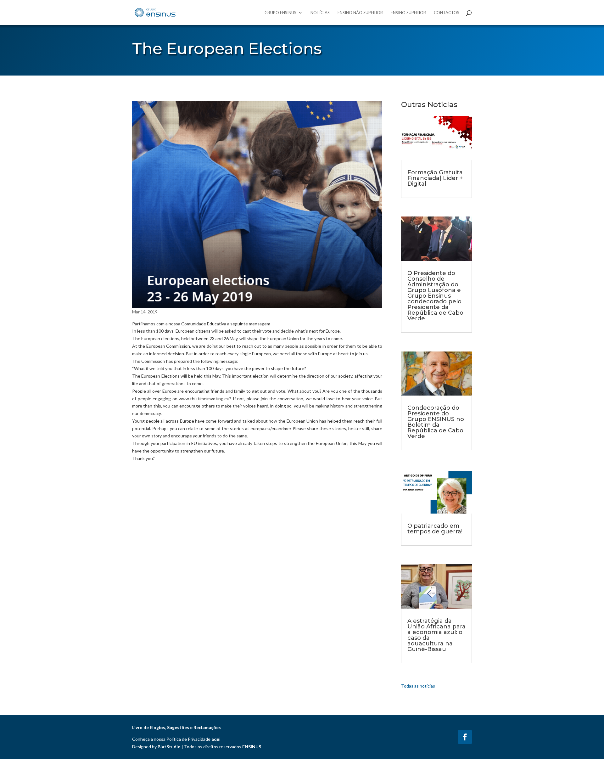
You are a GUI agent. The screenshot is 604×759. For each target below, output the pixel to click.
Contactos (446, 12)
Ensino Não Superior (360, 12)
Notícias (320, 12)
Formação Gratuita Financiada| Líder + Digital (435, 178)
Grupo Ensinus (280, 12)
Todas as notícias (418, 686)
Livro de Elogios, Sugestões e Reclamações (176, 727)
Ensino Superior (408, 12)
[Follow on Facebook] (465, 737)
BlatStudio (169, 746)
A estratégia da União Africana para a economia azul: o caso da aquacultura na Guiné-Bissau (436, 635)
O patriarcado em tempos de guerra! (434, 528)
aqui (216, 739)
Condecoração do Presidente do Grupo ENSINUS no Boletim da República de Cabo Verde (435, 422)
